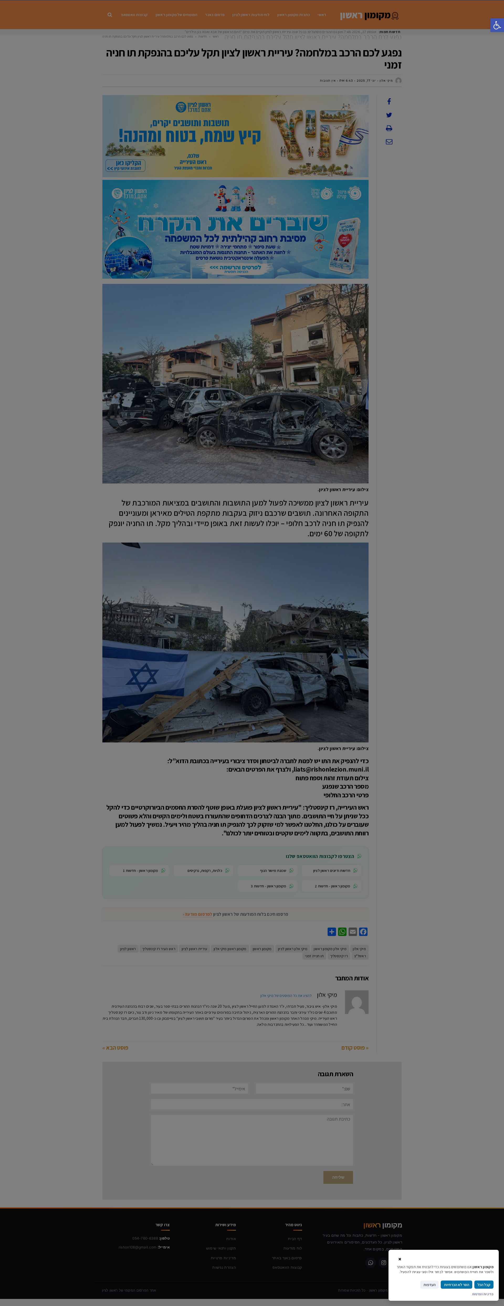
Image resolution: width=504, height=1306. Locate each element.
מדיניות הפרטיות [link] (483, 1294)
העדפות (429, 1284)
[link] (497, 25)
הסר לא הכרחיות (456, 1284)
